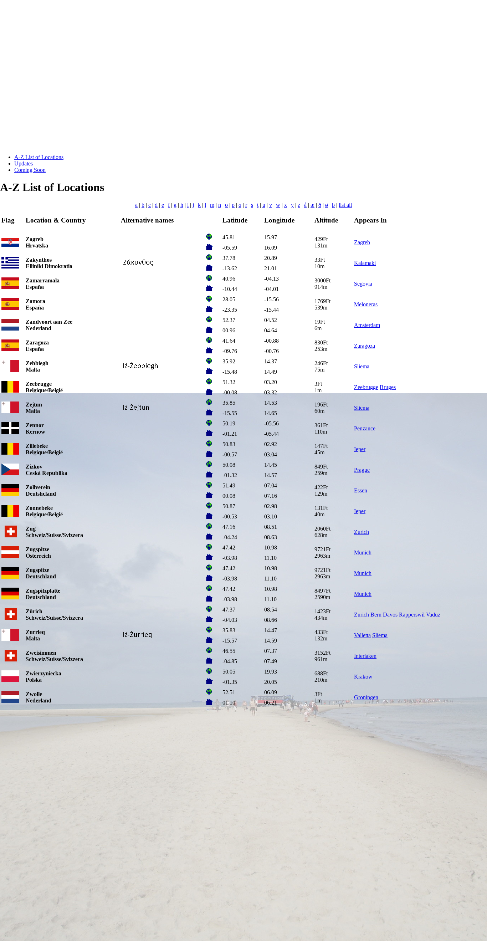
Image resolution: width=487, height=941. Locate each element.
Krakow (363, 677)
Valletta (362, 635)
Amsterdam (367, 325)
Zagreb (362, 242)
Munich (362, 552)
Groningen (366, 697)
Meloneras (366, 304)
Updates (23, 163)
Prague (362, 470)
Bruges (388, 387)
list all (345, 205)
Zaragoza (364, 346)
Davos (390, 615)
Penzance (364, 428)
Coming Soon (30, 170)
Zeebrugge (366, 387)
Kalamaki (365, 263)
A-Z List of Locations (38, 157)
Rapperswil (412, 615)
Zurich (361, 532)
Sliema (361, 366)
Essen (360, 490)
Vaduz (433, 615)
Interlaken (365, 656)
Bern (375, 615)
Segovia (363, 284)
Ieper (359, 449)
